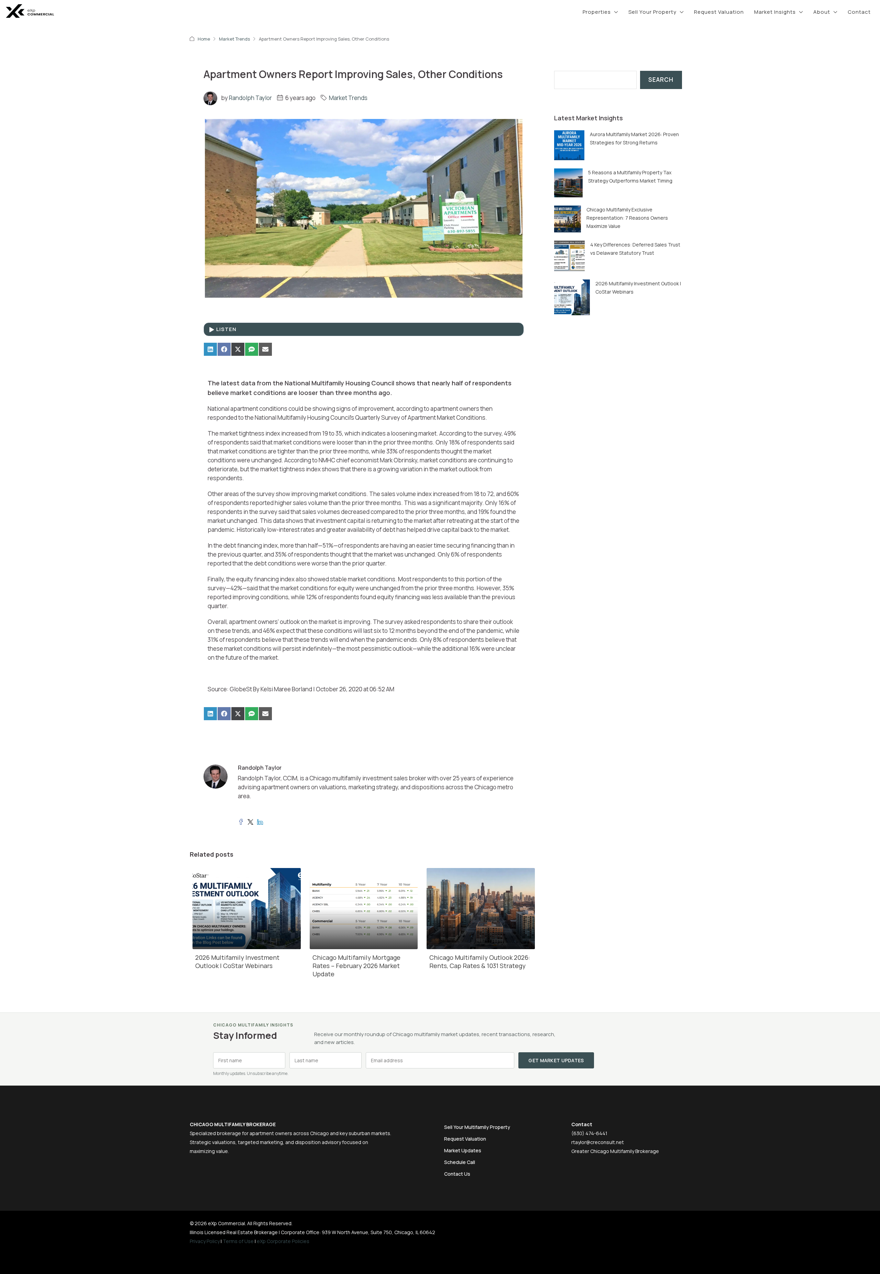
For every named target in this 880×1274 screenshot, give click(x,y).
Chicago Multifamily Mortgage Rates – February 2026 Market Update (356, 965)
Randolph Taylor (250, 98)
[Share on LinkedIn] (210, 349)
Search (660, 80)
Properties (597, 11)
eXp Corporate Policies (283, 1241)
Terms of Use (238, 1241)
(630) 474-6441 (589, 1133)
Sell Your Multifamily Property (477, 1127)
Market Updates (462, 1150)
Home (204, 39)
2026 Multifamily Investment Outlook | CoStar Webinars (237, 961)
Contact (859, 11)
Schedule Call (459, 1162)
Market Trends (234, 39)
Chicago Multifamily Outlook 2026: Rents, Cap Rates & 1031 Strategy (479, 961)
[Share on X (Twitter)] (238, 349)
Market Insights (775, 11)
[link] (569, 145)
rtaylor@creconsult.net (597, 1142)
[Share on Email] (265, 349)
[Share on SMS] (251, 349)
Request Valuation (719, 11)
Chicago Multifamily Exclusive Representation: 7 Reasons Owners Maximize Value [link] (627, 217)
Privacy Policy (205, 1241)
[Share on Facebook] (224, 349)
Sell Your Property (652, 11)
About (821, 11)
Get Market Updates (556, 1060)
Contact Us (457, 1174)
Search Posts (573, 66)
